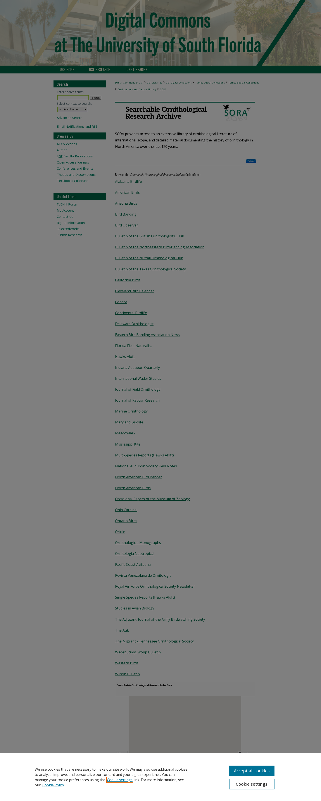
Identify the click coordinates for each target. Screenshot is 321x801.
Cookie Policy (53, 785)
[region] (160, 777)
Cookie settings (120, 779)
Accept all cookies (252, 771)
